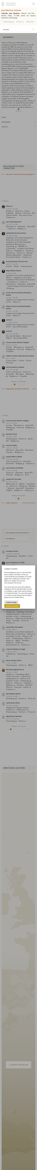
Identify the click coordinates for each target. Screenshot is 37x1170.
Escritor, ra (20, 22)
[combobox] (18, 29)
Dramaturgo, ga (8, 22)
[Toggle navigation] (33, 3)
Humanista (30, 22)
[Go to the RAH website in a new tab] (2, 3)
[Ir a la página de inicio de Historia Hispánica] (10, 3)
